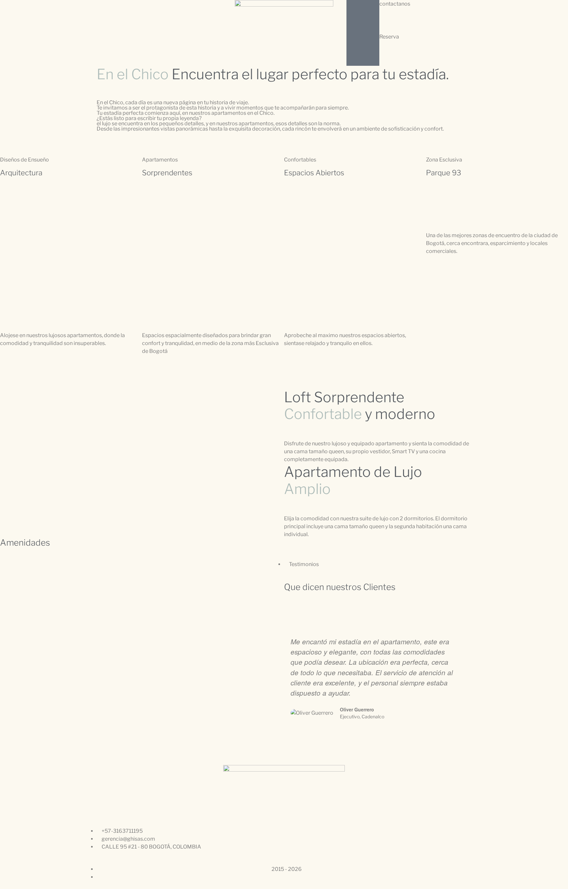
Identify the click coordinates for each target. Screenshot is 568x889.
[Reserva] (362, 49)
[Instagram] (292, 754)
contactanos (394, 4)
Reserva (389, 37)
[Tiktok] (327, 754)
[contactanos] (362, 16)
